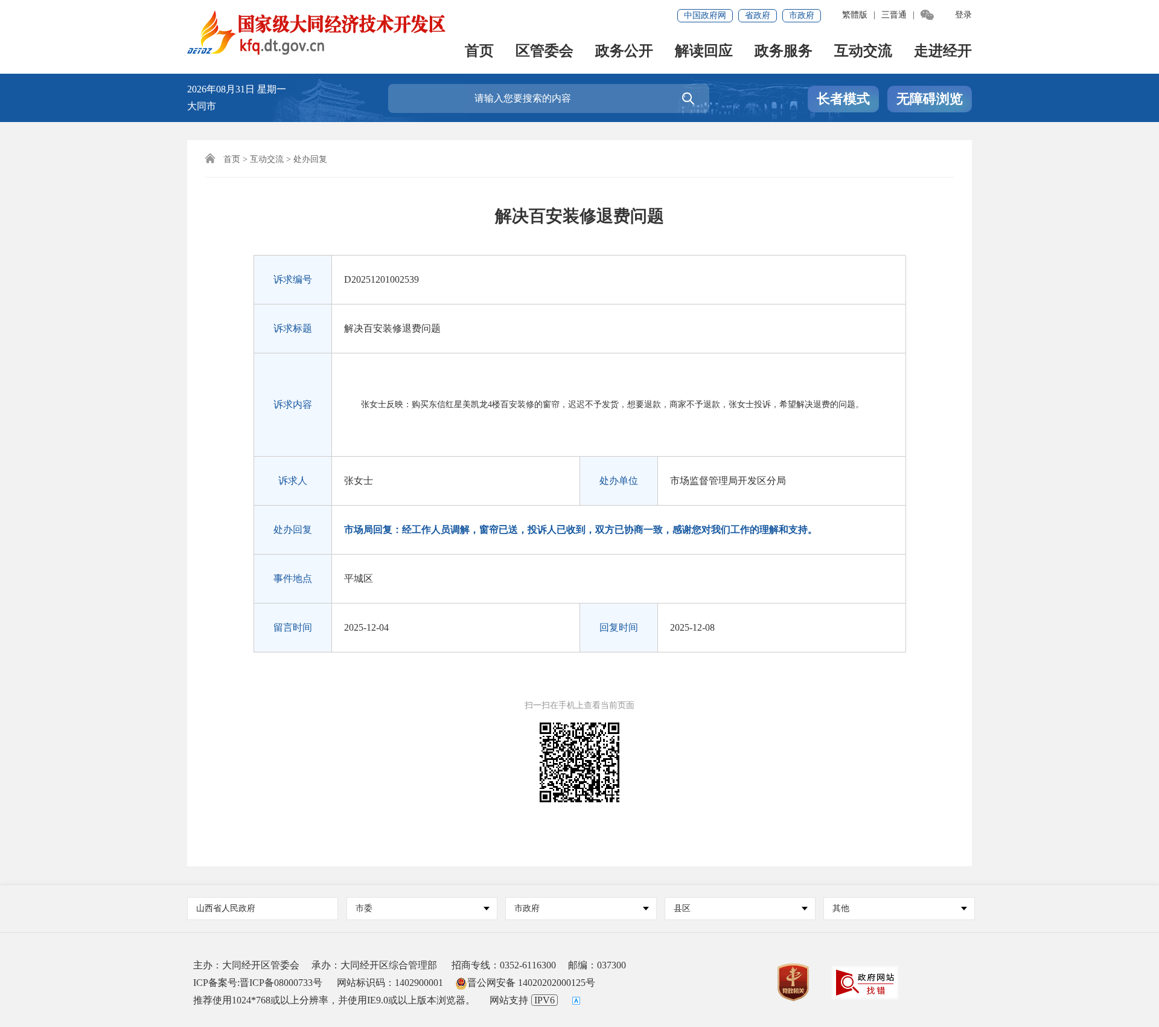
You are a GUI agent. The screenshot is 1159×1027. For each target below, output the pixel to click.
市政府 (801, 15)
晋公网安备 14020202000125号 (531, 982)
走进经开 (943, 52)
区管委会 (544, 52)
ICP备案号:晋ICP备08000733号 (257, 982)
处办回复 (310, 159)
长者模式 (843, 98)
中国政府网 (705, 15)
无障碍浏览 (929, 98)
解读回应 (704, 52)
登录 (963, 14)
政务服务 (784, 52)
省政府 (757, 15)
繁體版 (854, 14)
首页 (479, 52)
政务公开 (624, 52)
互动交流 (863, 52)
